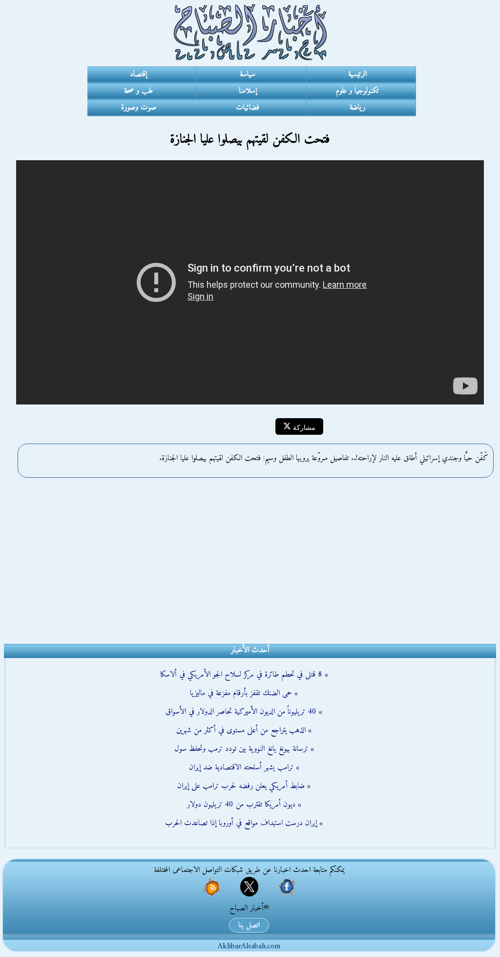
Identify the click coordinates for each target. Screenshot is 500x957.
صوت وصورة (138, 107)
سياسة (247, 74)
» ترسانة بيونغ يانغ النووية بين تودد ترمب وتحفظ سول (244, 749)
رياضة (357, 107)
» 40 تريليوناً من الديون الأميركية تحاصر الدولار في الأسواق (244, 712)
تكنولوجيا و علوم (357, 91)
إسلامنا (248, 91)
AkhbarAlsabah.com (249, 946)
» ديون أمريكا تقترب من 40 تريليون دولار (244, 804)
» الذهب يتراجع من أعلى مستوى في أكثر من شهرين (244, 730)
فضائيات (247, 107)
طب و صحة (138, 91)
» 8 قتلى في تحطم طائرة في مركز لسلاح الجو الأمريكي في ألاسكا (244, 674)
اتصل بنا (249, 925)
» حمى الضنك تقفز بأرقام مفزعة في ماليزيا (244, 693)
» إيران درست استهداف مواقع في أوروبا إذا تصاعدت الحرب (244, 823)
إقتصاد (138, 74)
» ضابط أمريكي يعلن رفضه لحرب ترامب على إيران (244, 786)
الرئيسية (357, 74)
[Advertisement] (250, 556)
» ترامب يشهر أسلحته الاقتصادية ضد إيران (244, 767)
